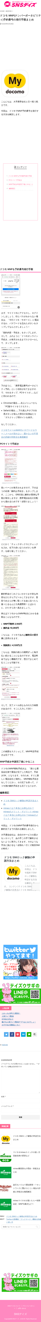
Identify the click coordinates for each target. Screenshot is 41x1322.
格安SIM (5, 1045)
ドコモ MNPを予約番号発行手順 (20, 176)
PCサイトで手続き (15, 180)
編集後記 (11, 188)
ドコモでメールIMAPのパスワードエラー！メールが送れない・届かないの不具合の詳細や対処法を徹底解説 (19, 433)
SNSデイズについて (14, 1306)
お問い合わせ (22, 1308)
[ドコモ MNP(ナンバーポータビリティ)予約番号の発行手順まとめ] (23, 1034)
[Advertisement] (20, 48)
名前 (3, 1097)
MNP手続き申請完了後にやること (20, 184)
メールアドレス (7, 1106)
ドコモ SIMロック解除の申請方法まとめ (21, 1216)
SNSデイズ (20, 1314)
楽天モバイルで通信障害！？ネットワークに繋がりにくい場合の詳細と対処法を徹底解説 (26, 1188)
